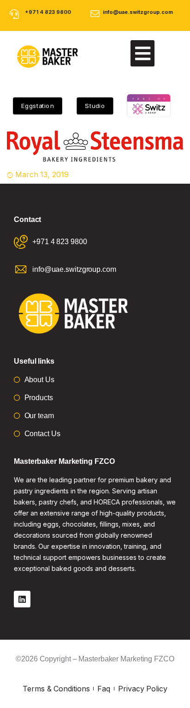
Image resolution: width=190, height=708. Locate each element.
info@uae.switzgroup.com (138, 12)
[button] (142, 53)
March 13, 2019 (42, 174)
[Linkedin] (22, 599)
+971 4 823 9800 (48, 12)
